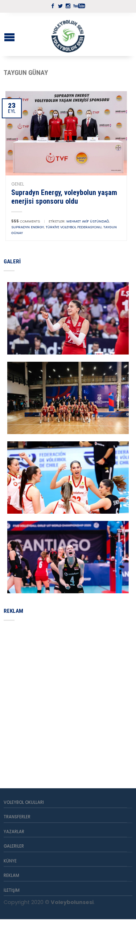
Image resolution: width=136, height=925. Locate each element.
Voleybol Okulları (24, 802)
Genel (17, 184)
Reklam (11, 875)
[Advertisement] (68, 696)
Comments (25, 221)
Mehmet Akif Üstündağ (87, 221)
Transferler (17, 817)
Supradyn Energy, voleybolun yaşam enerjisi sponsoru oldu (64, 196)
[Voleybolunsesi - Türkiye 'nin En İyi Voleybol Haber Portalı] (68, 34)
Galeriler (14, 846)
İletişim (12, 890)
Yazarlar (14, 832)
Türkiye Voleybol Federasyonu (74, 227)
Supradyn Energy (27, 227)
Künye (10, 861)
